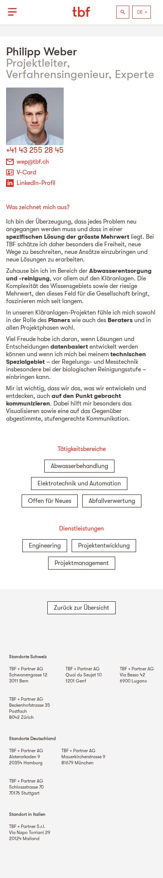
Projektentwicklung (104, 545)
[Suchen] (122, 12)
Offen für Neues (49, 501)
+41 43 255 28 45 (35, 150)
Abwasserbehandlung (79, 466)
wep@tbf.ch (33, 161)
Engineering (45, 545)
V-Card (26, 172)
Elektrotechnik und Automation (79, 483)
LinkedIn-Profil (36, 183)
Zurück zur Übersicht (81, 607)
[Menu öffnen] (12, 12)
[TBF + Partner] (81, 12)
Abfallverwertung (112, 501)
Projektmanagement (82, 563)
